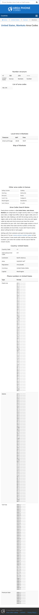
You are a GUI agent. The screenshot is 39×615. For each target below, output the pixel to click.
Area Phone (21, 9)
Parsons (4, 195)
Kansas (25, 20)
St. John (22, 203)
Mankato (34, 20)
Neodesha (23, 200)
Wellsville (23, 193)
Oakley (22, 190)
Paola (22, 195)
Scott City (4, 198)
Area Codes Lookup (12, 612)
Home (5, 20)
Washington (5, 200)
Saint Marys (5, 203)
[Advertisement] (19, 48)
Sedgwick (23, 198)
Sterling (4, 193)
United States (15, 20)
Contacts (22, 612)
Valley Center (6, 190)
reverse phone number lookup (22, 235)
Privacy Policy (32, 612)
